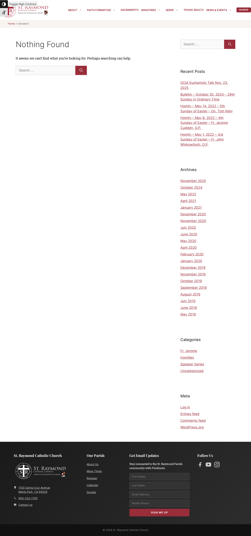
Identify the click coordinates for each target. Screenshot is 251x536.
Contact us (25, 504)
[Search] (81, 70)
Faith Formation (99, 10)
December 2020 (193, 214)
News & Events (216, 10)
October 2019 (191, 281)
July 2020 (188, 228)
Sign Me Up (159, 512)
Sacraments (129, 9)
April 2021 (188, 201)
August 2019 (190, 294)
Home (11, 23)
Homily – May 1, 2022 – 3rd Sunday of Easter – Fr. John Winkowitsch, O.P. (202, 139)
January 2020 (191, 261)
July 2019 (188, 301)
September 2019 (193, 288)
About (72, 10)
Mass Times (94, 471)
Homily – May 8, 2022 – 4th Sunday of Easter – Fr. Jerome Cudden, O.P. (204, 123)
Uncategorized (192, 371)
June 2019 (188, 308)
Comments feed (193, 421)
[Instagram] (217, 465)
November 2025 (193, 181)
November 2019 (193, 274)
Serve (170, 10)
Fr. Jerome (188, 351)
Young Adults (194, 9)
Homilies (187, 357)
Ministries (148, 10)
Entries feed (189, 414)
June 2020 (188, 234)
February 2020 (192, 254)
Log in (185, 407)
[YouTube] (208, 465)
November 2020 (193, 221)
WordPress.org (192, 427)
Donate (243, 9)
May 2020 (188, 241)
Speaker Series (192, 364)
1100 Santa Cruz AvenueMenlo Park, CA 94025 (34, 489)
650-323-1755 (28, 498)
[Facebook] (200, 465)
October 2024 (191, 187)
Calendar (92, 485)
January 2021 (191, 207)
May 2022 (188, 194)
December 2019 (193, 268)
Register (92, 478)
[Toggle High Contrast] (4, 4)
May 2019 (188, 314)
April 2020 (188, 248)
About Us (92, 464)
